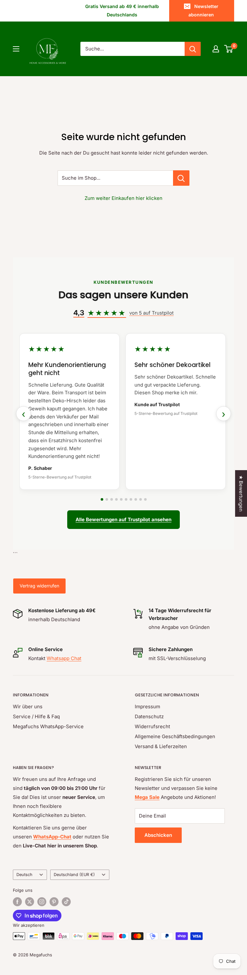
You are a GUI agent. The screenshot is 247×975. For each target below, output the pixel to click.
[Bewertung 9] (140, 499)
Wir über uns (27, 706)
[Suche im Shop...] (181, 178)
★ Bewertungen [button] (241, 493)
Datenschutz (149, 716)
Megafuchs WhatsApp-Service (48, 726)
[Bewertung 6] (126, 499)
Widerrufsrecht (152, 726)
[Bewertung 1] (102, 499)
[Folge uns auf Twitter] (29, 901)
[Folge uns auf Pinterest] (54, 901)
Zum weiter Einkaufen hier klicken (123, 198)
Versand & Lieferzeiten (161, 746)
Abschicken (158, 835)
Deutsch (24, 874)
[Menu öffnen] (16, 48)
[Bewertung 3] (111, 499)
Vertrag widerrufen (39, 585)
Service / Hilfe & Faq (36, 716)
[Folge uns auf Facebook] (17, 901)
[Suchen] (193, 49)
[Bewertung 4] (116, 499)
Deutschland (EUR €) (74, 874)
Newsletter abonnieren (203, 10)
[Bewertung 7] (131, 499)
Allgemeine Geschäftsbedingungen (175, 736)
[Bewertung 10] (145, 499)
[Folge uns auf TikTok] (66, 901)
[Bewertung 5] (121, 499)
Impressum (147, 706)
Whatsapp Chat (64, 658)
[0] (229, 49)
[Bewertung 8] (135, 499)
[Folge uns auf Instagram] (41, 901)
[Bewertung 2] (106, 499)
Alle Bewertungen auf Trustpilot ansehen (123, 519)
